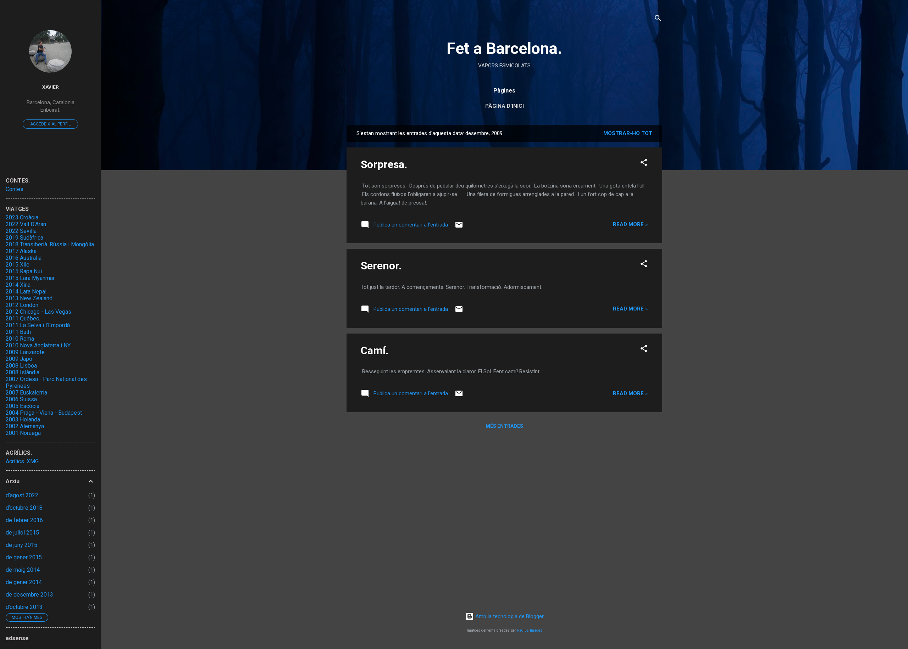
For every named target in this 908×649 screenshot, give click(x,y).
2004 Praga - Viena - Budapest (44, 412)
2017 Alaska (21, 251)
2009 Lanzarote (25, 352)
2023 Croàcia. (22, 217)
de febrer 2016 (24, 520)
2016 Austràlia (23, 257)
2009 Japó (19, 359)
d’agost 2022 (22, 495)
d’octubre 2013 (24, 607)
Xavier (50, 87)
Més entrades (504, 426)
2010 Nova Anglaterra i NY (38, 345)
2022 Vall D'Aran (26, 224)
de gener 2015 (24, 557)
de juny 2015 (21, 545)
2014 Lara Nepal (26, 291)
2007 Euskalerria (26, 392)
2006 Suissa (21, 399)
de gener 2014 (24, 582)
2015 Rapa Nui (24, 271)
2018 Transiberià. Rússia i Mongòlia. (50, 244)
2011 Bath (18, 332)
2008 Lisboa (21, 365)
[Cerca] (658, 19)
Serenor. (381, 265)
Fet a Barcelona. (504, 48)
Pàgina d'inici (504, 106)
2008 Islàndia (22, 372)
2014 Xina (18, 284)
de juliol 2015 (22, 532)
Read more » (630, 224)
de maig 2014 (23, 569)
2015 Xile (17, 264)
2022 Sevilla (21, 231)
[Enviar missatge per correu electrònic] (459, 227)
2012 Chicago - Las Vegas (38, 311)
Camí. (374, 350)
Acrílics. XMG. (23, 461)
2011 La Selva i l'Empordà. (38, 325)
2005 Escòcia (22, 406)
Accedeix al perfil (50, 124)
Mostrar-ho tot (627, 133)
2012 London (22, 305)
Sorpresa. (384, 164)
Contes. (15, 189)
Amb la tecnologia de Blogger (509, 616)
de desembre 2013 (29, 594)
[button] (644, 163)
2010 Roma (20, 338)
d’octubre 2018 (24, 507)
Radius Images (529, 630)
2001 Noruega (23, 433)
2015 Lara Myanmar (30, 278)
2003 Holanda (23, 419)
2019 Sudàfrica (24, 237)
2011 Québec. (23, 318)
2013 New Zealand (29, 298)
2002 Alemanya (25, 426)
